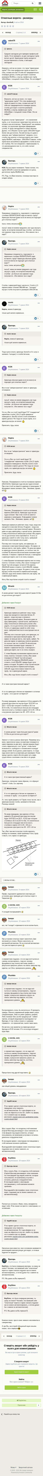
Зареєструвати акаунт (21, 1372)
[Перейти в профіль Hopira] (4, 207)
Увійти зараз (21, 1387)
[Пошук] (32, 3)
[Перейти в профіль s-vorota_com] (4, 906)
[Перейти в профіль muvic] (4, 303)
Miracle (11, 586)
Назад (8, 32)
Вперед (34, 32)
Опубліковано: (18, 43)
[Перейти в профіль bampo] (4, 888)
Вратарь (11, 161)
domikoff (10, 22)
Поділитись (22, 1400)
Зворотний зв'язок (25, 1467)
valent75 (11, 41)
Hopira (11, 206)
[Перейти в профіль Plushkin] (4, 933)
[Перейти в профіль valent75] (4, 42)
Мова (13, 1467)
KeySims (12, 1158)
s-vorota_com (14, 905)
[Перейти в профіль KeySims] (4, 1159)
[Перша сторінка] (2, 32)
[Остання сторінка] (40, 32)
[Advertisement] (19, 196)
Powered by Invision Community (21, 1472)
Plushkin (11, 932)
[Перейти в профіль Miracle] (4, 587)
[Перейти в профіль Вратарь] (4, 162)
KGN (10, 86)
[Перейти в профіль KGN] (4, 87)
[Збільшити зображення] (20, 224)
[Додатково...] (38, 41)
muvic (10, 302)
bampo (11, 887)
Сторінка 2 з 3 (21, 32)
